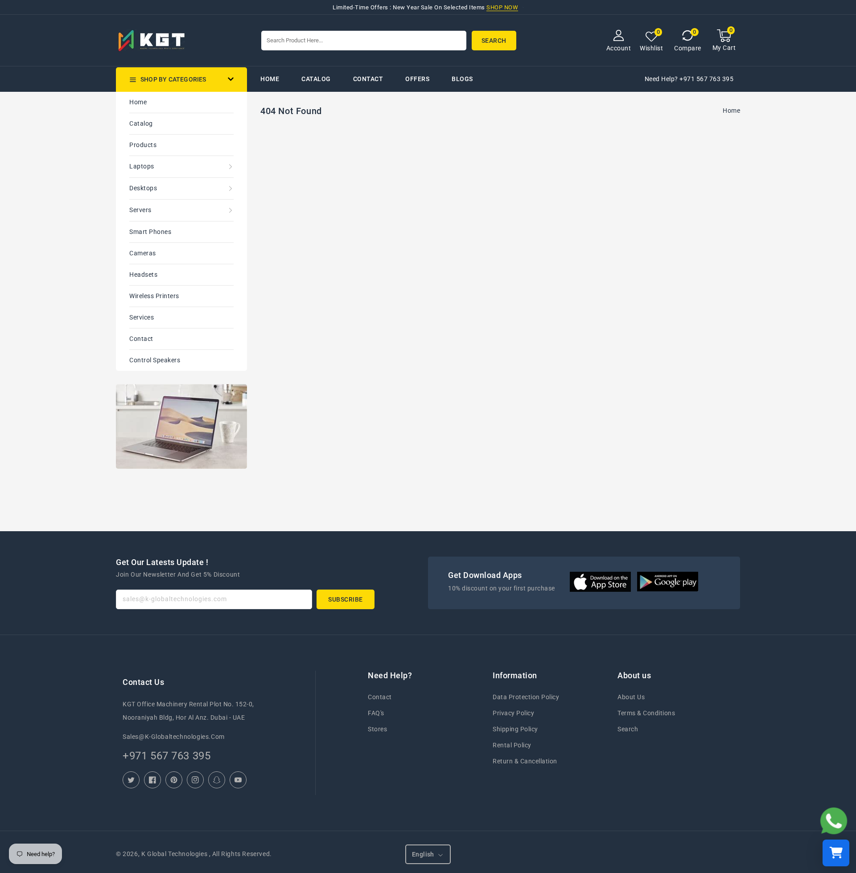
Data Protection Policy (526, 697)
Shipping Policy (515, 729)
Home (138, 102)
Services (141, 317)
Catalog (141, 123)
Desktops (143, 188)
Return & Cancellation (525, 761)
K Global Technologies (174, 853)
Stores (377, 729)
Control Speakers (154, 360)
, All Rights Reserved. (240, 853)
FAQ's (376, 713)
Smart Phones (150, 231)
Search (627, 729)
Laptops (141, 166)
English (423, 854)
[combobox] (363, 40)
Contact (141, 338)
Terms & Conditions (646, 713)
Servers (140, 209)
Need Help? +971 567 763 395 (689, 78)
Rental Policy (512, 745)
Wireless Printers (154, 295)
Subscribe (345, 599)
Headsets (143, 274)
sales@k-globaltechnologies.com (174, 736)
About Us (631, 697)
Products (142, 144)
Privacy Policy (513, 713)
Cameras (142, 253)
